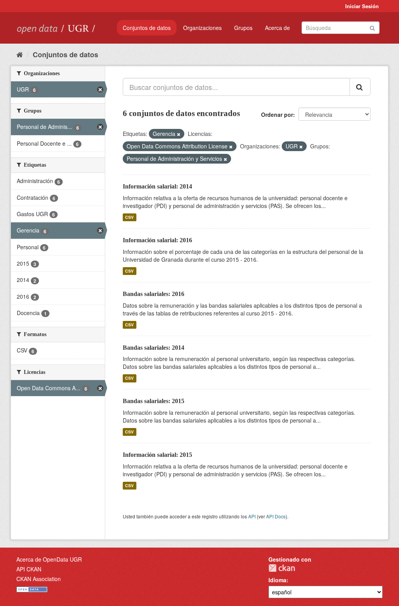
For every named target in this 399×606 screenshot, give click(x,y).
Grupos (243, 28)
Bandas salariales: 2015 (153, 401)
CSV (129, 217)
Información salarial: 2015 (157, 454)
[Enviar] (372, 27)
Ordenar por (277, 114)
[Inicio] (19, 54)
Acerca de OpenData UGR (49, 559)
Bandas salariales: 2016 (153, 294)
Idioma (277, 580)
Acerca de (277, 28)
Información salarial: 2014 (157, 186)
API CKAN (28, 569)
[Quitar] (178, 134)
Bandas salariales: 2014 (153, 347)
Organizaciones (202, 28)
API (252, 516)
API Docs (276, 516)
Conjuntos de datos (147, 28)
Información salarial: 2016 (157, 240)
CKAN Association (38, 579)
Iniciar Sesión (362, 6)
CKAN (281, 568)
